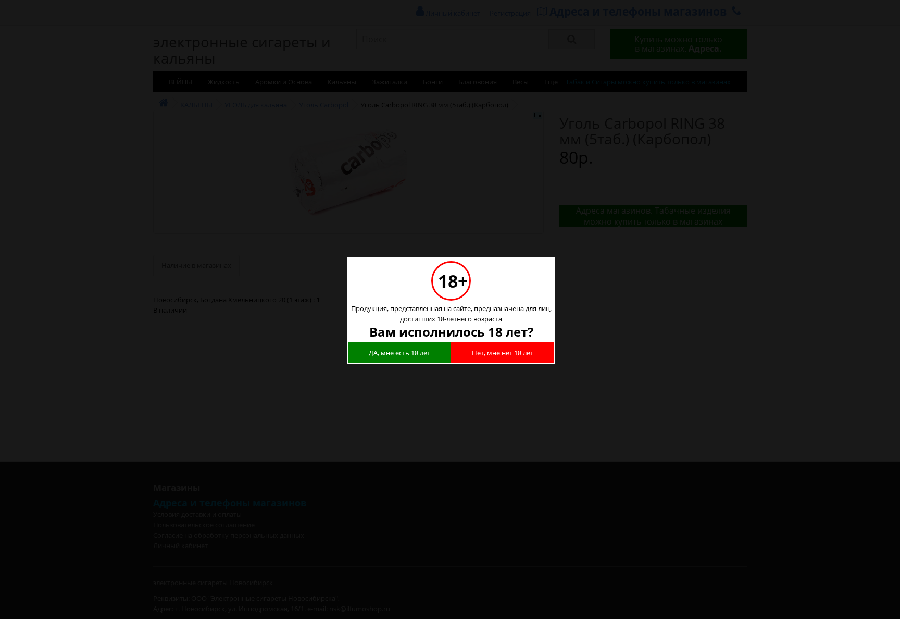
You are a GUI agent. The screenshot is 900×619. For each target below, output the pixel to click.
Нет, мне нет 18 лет (502, 352)
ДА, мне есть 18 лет (399, 352)
